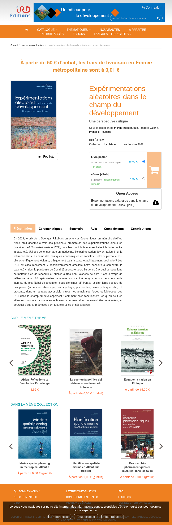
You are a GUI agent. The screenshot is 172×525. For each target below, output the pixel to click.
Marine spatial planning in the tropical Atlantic (35, 465)
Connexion (153, 7)
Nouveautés (110, 29)
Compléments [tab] (114, 228)
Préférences (60, 517)
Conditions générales (82, 497)
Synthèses (110, 144)
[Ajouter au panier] (154, 170)
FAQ (121, 491)
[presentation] (10, 361)
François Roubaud (100, 132)
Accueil (14, 45)
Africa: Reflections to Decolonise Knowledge (35, 381)
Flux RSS (124, 497)
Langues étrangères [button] (111, 34)
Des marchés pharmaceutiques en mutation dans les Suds (137, 467)
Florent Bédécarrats (126, 128)
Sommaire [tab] (76, 228)
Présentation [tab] (23, 228)
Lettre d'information (81, 491)
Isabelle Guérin (149, 128)
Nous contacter (25, 497)
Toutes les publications (32, 45)
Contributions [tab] (141, 228)
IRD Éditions (96, 140)
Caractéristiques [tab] (50, 228)
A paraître (137, 29)
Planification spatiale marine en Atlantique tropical (86, 467)
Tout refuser (112, 517)
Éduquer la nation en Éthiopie (137, 381)
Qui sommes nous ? (27, 491)
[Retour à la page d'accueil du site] (20, 11)
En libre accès (52, 34)
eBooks (79, 34)
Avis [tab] (94, 228)
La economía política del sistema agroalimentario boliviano (86, 383)
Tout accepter (86, 517)
